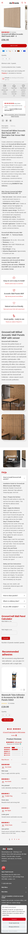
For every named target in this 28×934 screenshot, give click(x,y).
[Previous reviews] (3, 107)
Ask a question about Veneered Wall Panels (15, 115)
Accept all (14, 919)
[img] (5, 764)
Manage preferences (14, 926)
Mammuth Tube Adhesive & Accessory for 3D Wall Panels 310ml (13, 697)
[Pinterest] (10, 120)
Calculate (5, 638)
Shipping (4, 73)
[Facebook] (3, 120)
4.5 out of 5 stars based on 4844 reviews (14, 732)
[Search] (22, 2)
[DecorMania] (14, 2)
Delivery (12, 126)
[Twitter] (6, 120)
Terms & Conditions (13, 931)
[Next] (24, 690)
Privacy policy (5, 931)
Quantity (4, 55)
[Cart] (25, 2)
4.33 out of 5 (18, 742)
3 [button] (14, 839)
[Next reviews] (25, 107)
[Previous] (21, 690)
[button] (2, 2)
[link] (14, 868)
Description (5, 126)
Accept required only (14, 923)
